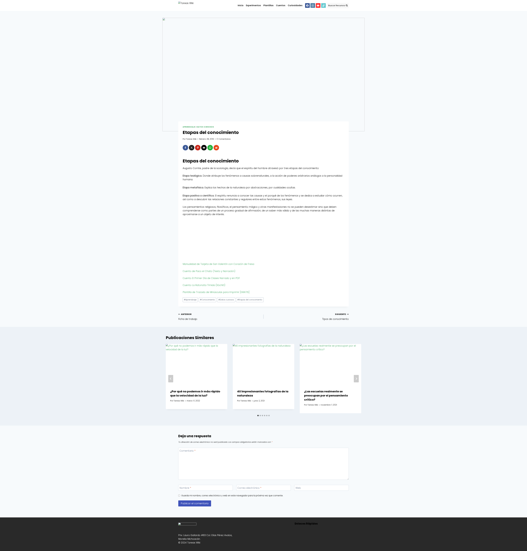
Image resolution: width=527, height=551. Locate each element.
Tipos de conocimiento (335, 317)
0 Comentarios (224, 139)
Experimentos (253, 5)
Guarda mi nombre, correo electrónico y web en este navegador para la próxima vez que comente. (232, 495)
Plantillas (268, 5)
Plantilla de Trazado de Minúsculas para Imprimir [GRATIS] (216, 292)
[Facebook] (307, 5)
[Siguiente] (356, 378)
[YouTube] (318, 5)
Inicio (240, 5)
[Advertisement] (263, 240)
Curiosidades (295, 5)
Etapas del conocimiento (249, 299)
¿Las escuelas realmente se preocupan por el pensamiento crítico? (326, 395)
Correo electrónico (249, 488)
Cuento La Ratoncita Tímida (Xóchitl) (204, 285)
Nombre (185, 488)
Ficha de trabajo (187, 317)
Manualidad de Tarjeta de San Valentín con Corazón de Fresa (218, 264)
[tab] (258, 415)
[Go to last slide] (170, 378)
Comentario (187, 450)
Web (298, 488)
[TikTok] (323, 5)
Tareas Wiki (191, 139)
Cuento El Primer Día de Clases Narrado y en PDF (211, 278)
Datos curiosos (205, 127)
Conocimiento (207, 299)
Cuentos (280, 5)
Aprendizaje (189, 127)
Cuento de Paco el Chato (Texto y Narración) (209, 271)
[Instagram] (312, 5)
